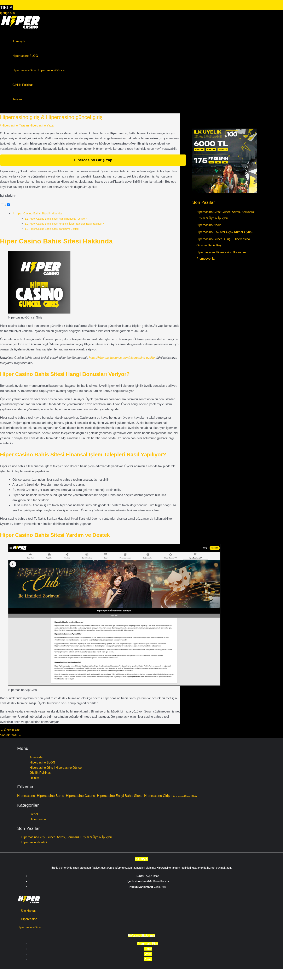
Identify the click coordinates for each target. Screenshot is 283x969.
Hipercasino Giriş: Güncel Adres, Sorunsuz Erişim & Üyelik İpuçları (66, 837)
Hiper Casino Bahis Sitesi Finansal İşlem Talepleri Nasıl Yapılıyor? (66, 223)
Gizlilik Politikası (23, 84)
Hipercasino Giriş (157, 796)
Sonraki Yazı (10, 735)
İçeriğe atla (7, 13)
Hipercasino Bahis (50, 796)
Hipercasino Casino (80, 796)
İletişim (17, 99)
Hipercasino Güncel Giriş (184, 796)
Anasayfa (18, 41)
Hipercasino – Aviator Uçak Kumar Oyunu (224, 232)
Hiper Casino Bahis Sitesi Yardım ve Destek (54, 228)
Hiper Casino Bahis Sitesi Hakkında (39, 213)
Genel (34, 814)
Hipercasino (10, 125)
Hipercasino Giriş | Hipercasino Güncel (38, 70)
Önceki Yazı (10, 730)
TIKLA (6, 7)
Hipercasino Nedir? (209, 225)
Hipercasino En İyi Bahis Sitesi (119, 796)
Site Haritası (29, 910)
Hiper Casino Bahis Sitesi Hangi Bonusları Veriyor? (58, 218)
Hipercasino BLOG (25, 55)
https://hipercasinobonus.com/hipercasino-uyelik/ (122, 357)
